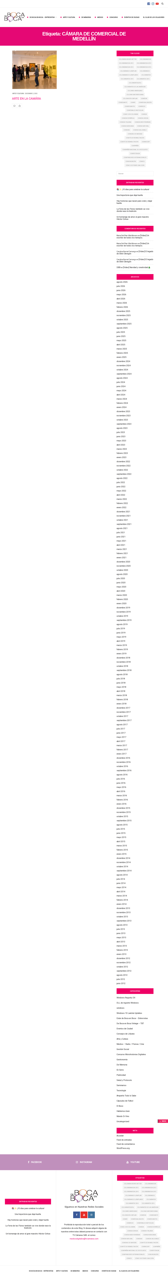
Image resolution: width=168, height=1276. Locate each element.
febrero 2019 (122, 649)
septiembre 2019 (124, 620)
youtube (135, 1162)
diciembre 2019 (123, 608)
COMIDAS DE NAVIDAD (135, 134)
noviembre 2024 (124, 365)
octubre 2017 (122, 716)
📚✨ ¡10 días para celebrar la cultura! (133, 189)
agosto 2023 (122, 428)
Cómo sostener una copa (135, 165)
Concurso (113, 17)
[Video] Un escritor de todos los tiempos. (133, 236)
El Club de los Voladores (153, 17)
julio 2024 (121, 382)
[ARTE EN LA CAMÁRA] (34, 70)
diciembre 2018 (123, 658)
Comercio (141, 106)
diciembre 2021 (123, 511)
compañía (134, 145)
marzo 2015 (122, 845)
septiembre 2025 (124, 324)
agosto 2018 (122, 674)
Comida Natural (143, 126)
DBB (118, 267)
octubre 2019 (122, 616)
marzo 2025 (122, 349)
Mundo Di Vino (123, 1116)
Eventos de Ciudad (131, 17)
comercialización (145, 102)
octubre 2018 (122, 666)
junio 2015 (121, 833)
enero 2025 (121, 357)
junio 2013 (121, 933)
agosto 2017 (122, 724)
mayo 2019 (121, 637)
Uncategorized (123, 1121)
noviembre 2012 (124, 962)
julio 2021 (121, 532)
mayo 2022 (121, 491)
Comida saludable (139, 130)
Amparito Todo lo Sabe (126, 1096)
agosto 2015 (122, 825)
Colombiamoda (145, 59)
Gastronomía (122, 1059)
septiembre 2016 (124, 770)
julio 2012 (121, 979)
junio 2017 (121, 733)
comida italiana (125, 122)
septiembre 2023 (124, 424)
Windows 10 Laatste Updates (129, 1013)
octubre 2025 (122, 319)
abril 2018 (121, 691)
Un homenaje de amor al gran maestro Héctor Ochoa (133, 218)
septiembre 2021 (124, 524)
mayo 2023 (121, 440)
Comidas (127, 130)
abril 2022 (121, 495)
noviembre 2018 (124, 662)
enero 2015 (121, 854)
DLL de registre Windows (128, 1003)
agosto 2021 (122, 528)
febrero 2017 (122, 749)
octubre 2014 (122, 866)
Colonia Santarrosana (135, 94)
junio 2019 (121, 633)
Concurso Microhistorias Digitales (131, 1054)
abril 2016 (121, 791)
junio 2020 (121, 582)
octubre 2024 (122, 370)
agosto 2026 (122, 282)
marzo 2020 (122, 595)
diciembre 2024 (123, 361)
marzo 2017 (122, 745)
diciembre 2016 (123, 758)
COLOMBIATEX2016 (135, 83)
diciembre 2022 (123, 461)
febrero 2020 (122, 599)
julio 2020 (121, 578)
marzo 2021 (122, 549)
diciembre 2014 (123, 858)
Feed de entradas (124, 1140)
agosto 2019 (122, 624)
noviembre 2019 (124, 612)
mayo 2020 (121, 587)
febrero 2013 (122, 950)
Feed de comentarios (126, 1144)
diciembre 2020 (123, 562)
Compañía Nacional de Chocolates (135, 149)
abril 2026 (121, 299)
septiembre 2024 (124, 374)
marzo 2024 (122, 399)
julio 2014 (121, 879)
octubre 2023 (122, 420)
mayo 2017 (121, 737)
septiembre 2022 (124, 474)
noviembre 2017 (124, 712)
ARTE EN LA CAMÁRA (26, 98)
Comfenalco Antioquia (135, 110)
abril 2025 (121, 344)
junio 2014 (121, 883)
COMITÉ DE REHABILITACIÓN (135, 138)
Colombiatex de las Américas (135, 87)
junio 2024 (121, 386)
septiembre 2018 (124, 670)
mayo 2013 (121, 937)
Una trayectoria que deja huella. (130, 195)
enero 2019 (121, 653)
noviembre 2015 (124, 812)
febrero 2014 (122, 900)
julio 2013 (121, 929)
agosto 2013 (122, 925)
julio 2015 (121, 829)
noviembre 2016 (124, 762)
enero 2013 (121, 954)
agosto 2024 (122, 378)
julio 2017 (121, 729)
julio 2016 (121, 779)
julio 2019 (121, 628)
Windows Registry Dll (126, 998)
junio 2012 (121, 983)
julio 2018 (121, 678)
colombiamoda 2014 (126, 67)
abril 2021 (121, 545)
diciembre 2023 (123, 411)
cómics (142, 161)
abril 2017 (121, 741)
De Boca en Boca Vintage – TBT (130, 1023)
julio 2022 (121, 482)
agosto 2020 (122, 574)
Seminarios (121, 1085)
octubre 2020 (122, 570)
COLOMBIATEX (146, 75)
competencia (135, 153)
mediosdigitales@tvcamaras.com (84, 1239)
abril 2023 (121, 445)
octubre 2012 (122, 967)
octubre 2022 (122, 470)
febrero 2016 (122, 800)
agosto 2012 (122, 975)
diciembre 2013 (123, 908)
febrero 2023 (122, 453)
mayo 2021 (121, 541)
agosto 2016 (122, 775)
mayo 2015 (121, 837)
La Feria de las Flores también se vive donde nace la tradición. (133, 210)
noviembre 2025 (124, 315)
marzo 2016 (122, 795)
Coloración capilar (130, 98)
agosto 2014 (122, 875)
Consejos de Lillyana (125, 1034)
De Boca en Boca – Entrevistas (42, 17)
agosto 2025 (122, 328)
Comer (133, 102)
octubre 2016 (122, 766)
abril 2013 (121, 942)
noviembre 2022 (124, 466)
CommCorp (146, 142)
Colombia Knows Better (128, 59)
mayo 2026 (121, 294)
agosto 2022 (122, 478)
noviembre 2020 (124, 566)
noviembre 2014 (124, 862)
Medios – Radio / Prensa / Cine (130, 1044)
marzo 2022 (122, 499)
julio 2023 (121, 432)
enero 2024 (121, 407)
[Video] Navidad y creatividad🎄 (137, 267)
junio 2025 (121, 336)
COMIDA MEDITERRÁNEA (142, 122)
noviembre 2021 (124, 516)
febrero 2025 (122, 353)
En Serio (120, 1070)
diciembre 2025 (123, 311)
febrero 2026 (122, 307)
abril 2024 (121, 395)
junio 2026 (121, 290)
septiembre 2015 (124, 820)
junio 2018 (121, 683)
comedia (144, 98)
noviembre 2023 (124, 415)
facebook (36, 1162)
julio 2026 (121, 286)
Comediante (123, 102)
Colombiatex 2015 (143, 79)
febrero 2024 (122, 403)
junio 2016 (121, 783)
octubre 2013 (122, 916)
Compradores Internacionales (135, 157)
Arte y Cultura (69, 17)
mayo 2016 (121, 787)
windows (120, 1008)
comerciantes (130, 106)
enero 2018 (121, 704)
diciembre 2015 (123, 808)
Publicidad (121, 1075)
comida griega (143, 118)
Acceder (120, 1136)
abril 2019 (121, 641)
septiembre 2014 (124, 871)
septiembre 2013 (124, 921)
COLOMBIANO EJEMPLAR (128, 71)
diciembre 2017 (123, 708)
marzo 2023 (122, 449)
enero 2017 (121, 754)
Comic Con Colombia (130, 114)
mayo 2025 (121, 340)
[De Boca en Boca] (14, 17)
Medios (100, 17)
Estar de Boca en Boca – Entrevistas (132, 1018)
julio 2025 (121, 332)
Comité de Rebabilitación (129, 142)
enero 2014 (121, 904)
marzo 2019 (122, 645)
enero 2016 (121, 804)
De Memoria (86, 17)
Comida (144, 114)
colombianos (145, 71)
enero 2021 (121, 557)
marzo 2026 (122, 303)
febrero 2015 (122, 850)
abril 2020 (121, 591)
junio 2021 (121, 537)
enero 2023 (121, 457)
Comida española (128, 118)
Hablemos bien (123, 1111)
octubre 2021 (122, 520)
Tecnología (121, 1090)
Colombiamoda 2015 (144, 67)
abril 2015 (121, 841)
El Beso (120, 1106)
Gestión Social (123, 1049)
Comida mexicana (127, 126)
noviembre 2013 (124, 912)
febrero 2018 (122, 699)
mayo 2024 (121, 390)
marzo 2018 (122, 695)
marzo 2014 (122, 896)
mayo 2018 (121, 687)
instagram (86, 1162)
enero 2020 (121, 603)
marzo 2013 (122, 946)
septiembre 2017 (124, 720)
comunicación (131, 161)
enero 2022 (121, 507)
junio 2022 (121, 486)
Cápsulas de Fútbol (125, 1101)
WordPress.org (123, 1148)
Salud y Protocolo (124, 1080)
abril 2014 (121, 891)
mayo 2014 (121, 887)
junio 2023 (121, 436)
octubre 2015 (122, 816)
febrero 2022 (122, 503)
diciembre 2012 (123, 958)
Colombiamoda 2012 (126, 63)
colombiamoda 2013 (144, 63)
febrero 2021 (122, 553)
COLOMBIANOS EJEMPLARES (128, 75)
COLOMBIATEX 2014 (127, 79)
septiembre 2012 (124, 971)
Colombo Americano (135, 90)
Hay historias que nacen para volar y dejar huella (134, 202)
